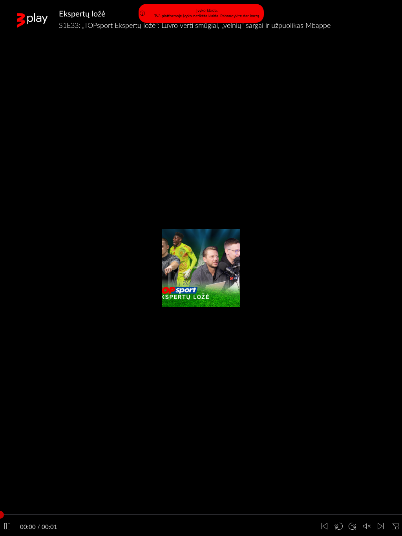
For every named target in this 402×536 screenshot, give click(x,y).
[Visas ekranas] (395, 526)
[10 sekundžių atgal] (338, 526)
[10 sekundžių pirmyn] (352, 526)
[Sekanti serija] (381, 526)
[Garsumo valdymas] (367, 526)
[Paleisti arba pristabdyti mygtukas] (7, 526)
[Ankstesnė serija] (324, 526)
